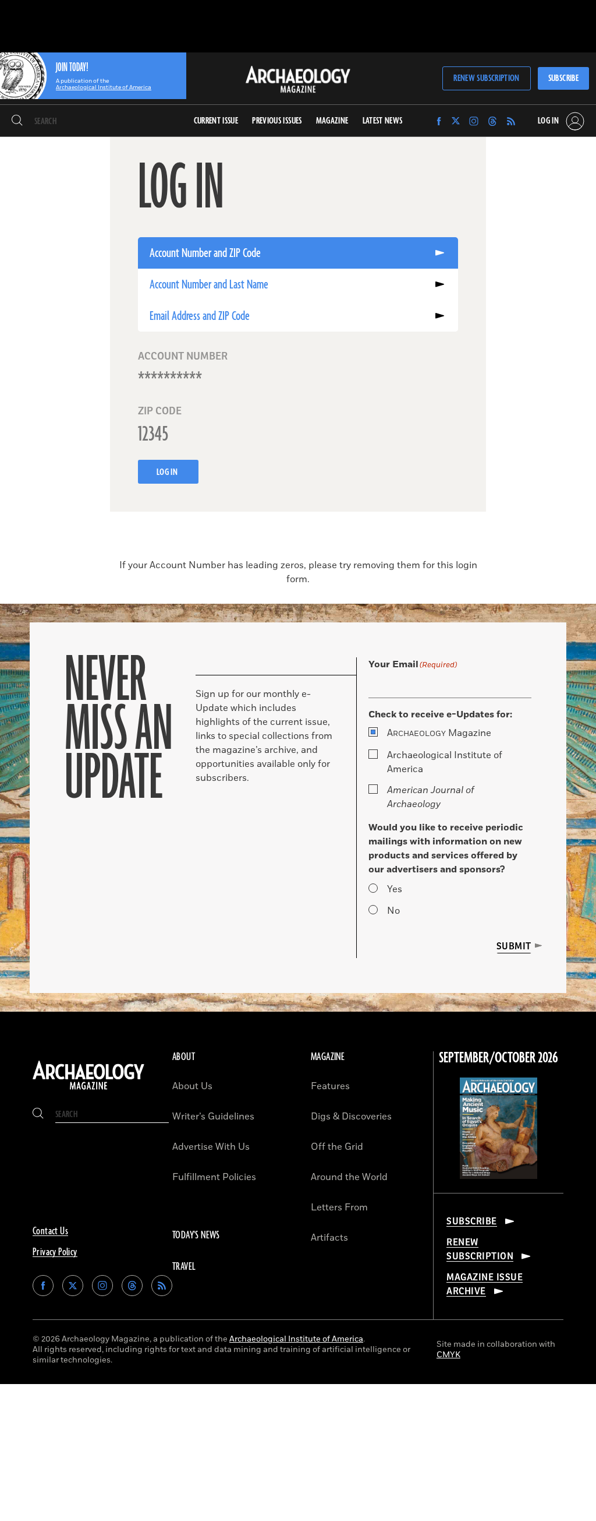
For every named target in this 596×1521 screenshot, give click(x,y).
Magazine (439, 733)
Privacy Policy (55, 1252)
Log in (168, 472)
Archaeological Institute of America (444, 762)
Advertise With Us (211, 1146)
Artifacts (329, 1237)
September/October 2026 (498, 1058)
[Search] (17, 121)
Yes (394, 889)
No (393, 910)
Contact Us (50, 1231)
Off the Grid (337, 1146)
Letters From (339, 1207)
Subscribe (563, 78)
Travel (184, 1267)
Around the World (349, 1177)
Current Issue (216, 121)
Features (330, 1086)
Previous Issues (276, 121)
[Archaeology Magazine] (88, 1089)
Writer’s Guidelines (213, 1116)
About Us (192, 1086)
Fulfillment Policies (214, 1177)
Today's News (196, 1235)
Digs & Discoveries (351, 1116)
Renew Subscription (486, 78)
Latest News (383, 121)
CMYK (448, 1354)
